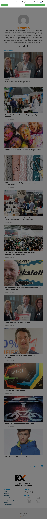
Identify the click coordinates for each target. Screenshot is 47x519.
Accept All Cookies (29, 5)
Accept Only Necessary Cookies (39, 5)
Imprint (36, 2)
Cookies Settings (4, 5)
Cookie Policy (40, 2)
